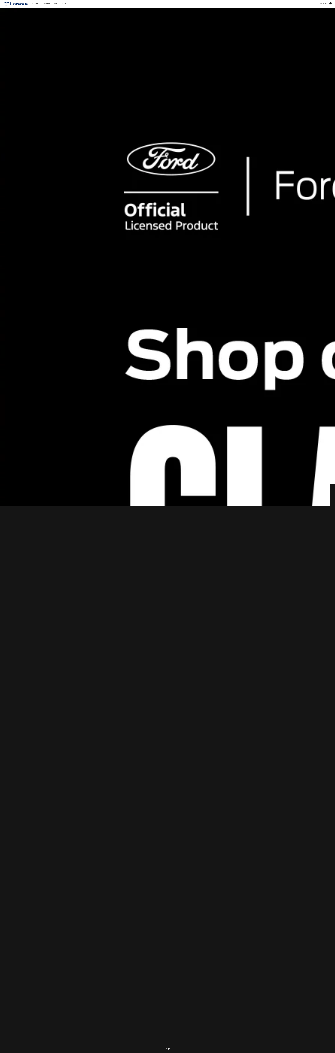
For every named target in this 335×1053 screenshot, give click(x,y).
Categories (46, 4)
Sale (55, 4)
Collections (36, 4)
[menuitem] (36, 4)
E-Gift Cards (63, 4)
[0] (329, 4)
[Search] (326, 4)
